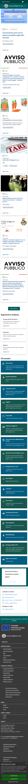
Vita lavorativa (6, 673)
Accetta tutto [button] (14, 775)
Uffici (4, 653)
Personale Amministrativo (9, 660)
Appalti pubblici (6, 677)
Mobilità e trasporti (7, 681)
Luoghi (4, 715)
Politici (4, 657)
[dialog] (14, 773)
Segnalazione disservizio (8, 746)
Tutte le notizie (13, 308)
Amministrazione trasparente (10, 757)
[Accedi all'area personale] (22, 1)
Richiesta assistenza (8, 751)
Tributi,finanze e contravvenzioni (13, 692)
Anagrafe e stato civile (8, 668)
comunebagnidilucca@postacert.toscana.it (13, 736)
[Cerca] (25, 6)
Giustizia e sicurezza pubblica (12, 690)
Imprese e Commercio (8, 675)
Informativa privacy (7, 762)
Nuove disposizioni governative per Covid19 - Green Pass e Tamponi (14, 619)
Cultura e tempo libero (8, 671)
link (1, 773)
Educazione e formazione (11, 688)
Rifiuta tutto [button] (14, 779)
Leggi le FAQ (6, 749)
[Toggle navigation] (3, 6)
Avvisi (6, 29)
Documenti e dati (7, 662)
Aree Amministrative (8, 651)
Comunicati (5, 707)
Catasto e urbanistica (8, 679)
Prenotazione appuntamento (9, 744)
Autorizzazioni (8, 697)
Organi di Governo (7, 649)
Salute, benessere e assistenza (12, 694)
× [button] (26, 763)
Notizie (4, 705)
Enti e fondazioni (7, 655)
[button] (14, 781)
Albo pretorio (6, 759)
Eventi (4, 718)
